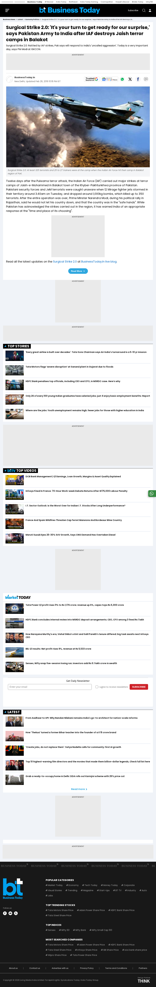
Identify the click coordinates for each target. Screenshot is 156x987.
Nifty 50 (65, 930)
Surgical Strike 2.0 (65, 261)
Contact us (34, 968)
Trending (72, 890)
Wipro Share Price (57, 955)
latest (20, 19)
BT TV (118, 890)
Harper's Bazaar (122, 2)
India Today (61, 2)
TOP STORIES (18, 346)
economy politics (32, 19)
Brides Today (137, 2)
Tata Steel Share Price (59, 915)
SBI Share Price (111, 949)
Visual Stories (55, 890)
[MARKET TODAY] (18, 597)
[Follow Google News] (109, 79)
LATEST (14, 712)
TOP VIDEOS (26, 471)
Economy (74, 885)
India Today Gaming (89, 2)
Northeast (73, 2)
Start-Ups (104, 890)
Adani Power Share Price (92, 910)
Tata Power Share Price (85, 955)
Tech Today (91, 885)
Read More (76, 271)
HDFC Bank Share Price (123, 910)
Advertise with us (60, 968)
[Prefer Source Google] (91, 79)
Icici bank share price (136, 949)
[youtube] (10, 913)
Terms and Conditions (116, 968)
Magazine (88, 890)
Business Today (34, 2)
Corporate (129, 885)
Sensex (51, 930)
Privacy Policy (87, 968)
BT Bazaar (49, 2)
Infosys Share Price (87, 949)
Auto (144, 890)
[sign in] (150, 10)
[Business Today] (69, 10)
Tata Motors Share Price (60, 910)
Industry (131, 890)
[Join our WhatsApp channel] (151, 496)
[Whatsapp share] (122, 79)
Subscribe (133, 10)
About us (13, 968)
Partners (143, 968)
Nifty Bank (80, 930)
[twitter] (16, 913)
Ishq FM (149, 2)
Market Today (55, 885)
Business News (9, 19)
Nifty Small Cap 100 (102, 930)
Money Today (110, 885)
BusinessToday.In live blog (99, 261)
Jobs (50, 895)
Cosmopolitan (107, 2)
